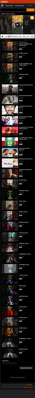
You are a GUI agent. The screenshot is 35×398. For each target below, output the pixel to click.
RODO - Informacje (28, 387)
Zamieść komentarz (26, 368)
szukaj (30, 10)
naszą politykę (28, 384)
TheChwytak (8, 40)
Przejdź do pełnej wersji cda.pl (17, 377)
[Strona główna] (4, 2)
